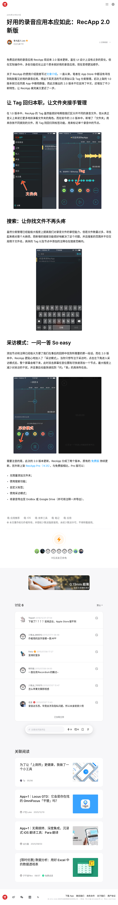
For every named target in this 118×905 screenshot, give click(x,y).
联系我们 (80, 896)
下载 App (69, 896)
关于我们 (101, 896)
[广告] (59, 582)
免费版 (95, 461)
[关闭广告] (88, 577)
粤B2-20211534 (110, 899)
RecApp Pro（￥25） (37, 465)
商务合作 (91, 896)
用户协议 (112, 896)
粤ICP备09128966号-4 (93, 899)
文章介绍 (52, 74)
